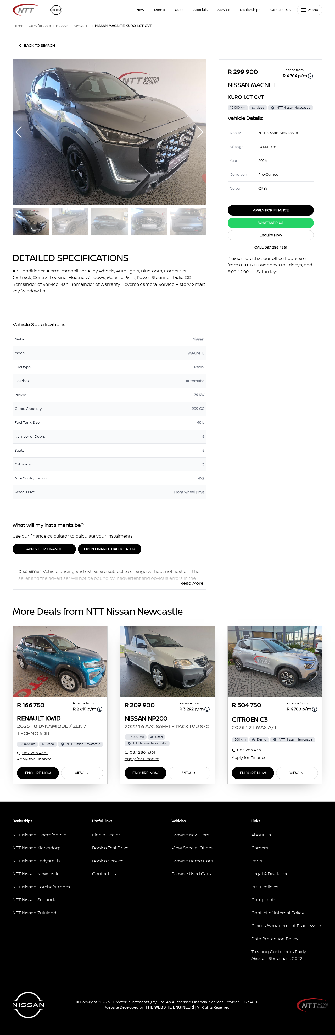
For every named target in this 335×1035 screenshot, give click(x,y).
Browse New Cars (190, 835)
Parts (256, 861)
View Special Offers (192, 848)
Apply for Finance (44, 549)
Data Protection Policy (274, 939)
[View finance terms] (310, 76)
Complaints (263, 900)
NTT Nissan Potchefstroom (41, 887)
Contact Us (280, 10)
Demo (159, 10)
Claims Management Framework (286, 926)
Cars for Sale (40, 26)
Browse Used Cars (191, 874)
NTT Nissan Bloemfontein (39, 835)
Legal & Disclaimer (271, 874)
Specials (200, 10)
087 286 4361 (35, 752)
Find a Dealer (106, 835)
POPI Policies (264, 887)
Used (179, 10)
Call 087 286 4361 (270, 247)
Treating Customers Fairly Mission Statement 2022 (278, 955)
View (79, 773)
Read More (191, 583)
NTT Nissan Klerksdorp (37, 848)
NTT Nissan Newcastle (36, 874)
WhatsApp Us (270, 223)
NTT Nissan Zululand (34, 913)
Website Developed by (149, 1007)
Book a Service (108, 861)
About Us (261, 835)
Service (223, 10)
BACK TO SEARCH (39, 46)
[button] (200, 132)
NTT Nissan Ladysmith (36, 861)
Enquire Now (271, 235)
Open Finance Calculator (109, 549)
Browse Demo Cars (192, 861)
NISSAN (62, 26)
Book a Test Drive (110, 848)
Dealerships (250, 10)
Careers (259, 848)
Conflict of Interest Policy (277, 913)
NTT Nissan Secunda (35, 900)
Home (18, 26)
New (140, 10)
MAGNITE (82, 26)
